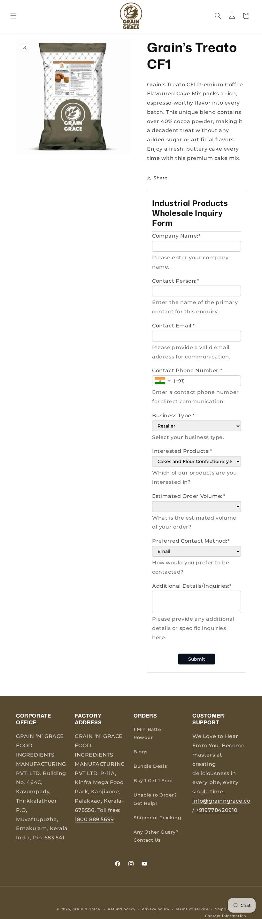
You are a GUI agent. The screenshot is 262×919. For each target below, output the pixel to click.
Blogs (141, 752)
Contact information (225, 916)
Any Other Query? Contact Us (156, 836)
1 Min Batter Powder (148, 733)
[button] (13, 16)
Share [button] (160, 178)
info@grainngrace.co (221, 801)
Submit (196, 659)
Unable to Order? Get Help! (155, 799)
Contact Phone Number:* (187, 370)
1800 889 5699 (94, 819)
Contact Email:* (173, 326)
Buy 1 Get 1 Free (153, 780)
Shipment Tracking (157, 818)
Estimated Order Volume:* (188, 496)
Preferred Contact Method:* (191, 541)
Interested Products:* (182, 451)
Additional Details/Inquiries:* (192, 586)
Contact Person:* (175, 281)
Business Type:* (173, 415)
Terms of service (192, 909)
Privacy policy (155, 909)
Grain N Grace (86, 909)
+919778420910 (217, 810)
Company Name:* (176, 236)
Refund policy (121, 909)
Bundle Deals (150, 766)
